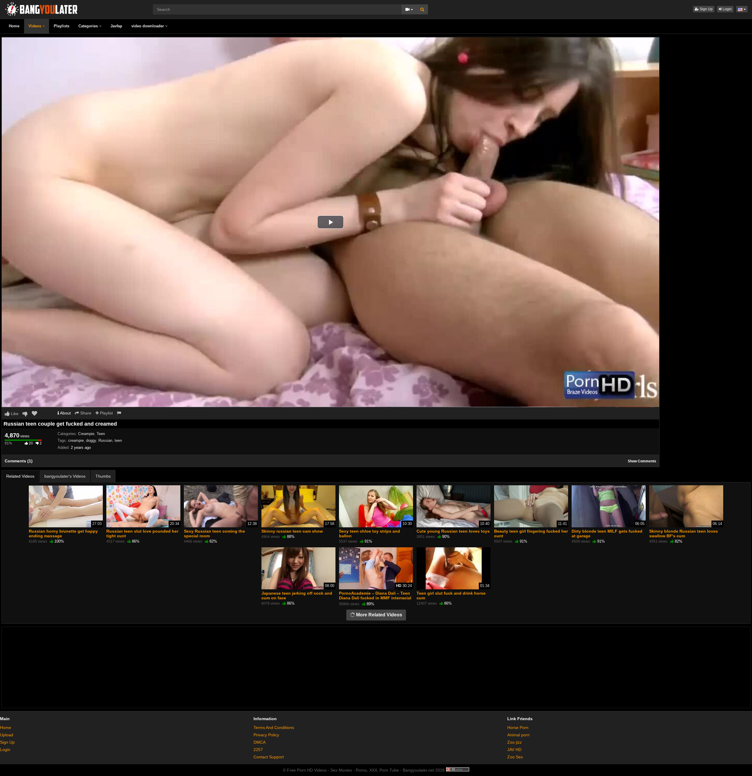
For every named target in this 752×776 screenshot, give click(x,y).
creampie (76, 440)
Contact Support (269, 757)
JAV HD (514, 749)
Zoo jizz (514, 742)
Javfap (116, 26)
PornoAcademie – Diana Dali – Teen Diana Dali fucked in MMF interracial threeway (375, 598)
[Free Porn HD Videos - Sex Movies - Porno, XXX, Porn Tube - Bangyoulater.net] (41, 8)
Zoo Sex (515, 757)
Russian (105, 440)
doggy (91, 440)
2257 (258, 749)
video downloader (148, 26)
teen (118, 440)
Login (727, 9)
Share (85, 413)
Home (14, 26)
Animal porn (518, 734)
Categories (88, 26)
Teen (101, 434)
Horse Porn (517, 727)
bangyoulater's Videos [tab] (64, 476)
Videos (35, 26)
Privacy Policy (266, 734)
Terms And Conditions (274, 727)
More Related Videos (378, 614)
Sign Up (706, 9)
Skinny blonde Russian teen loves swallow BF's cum (683, 533)
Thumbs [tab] (103, 476)
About (65, 413)
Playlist (106, 413)
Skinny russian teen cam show (292, 531)
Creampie (86, 434)
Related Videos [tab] (20, 476)
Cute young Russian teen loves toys (453, 531)
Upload (6, 734)
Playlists (61, 26)
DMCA (260, 742)
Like (14, 413)
